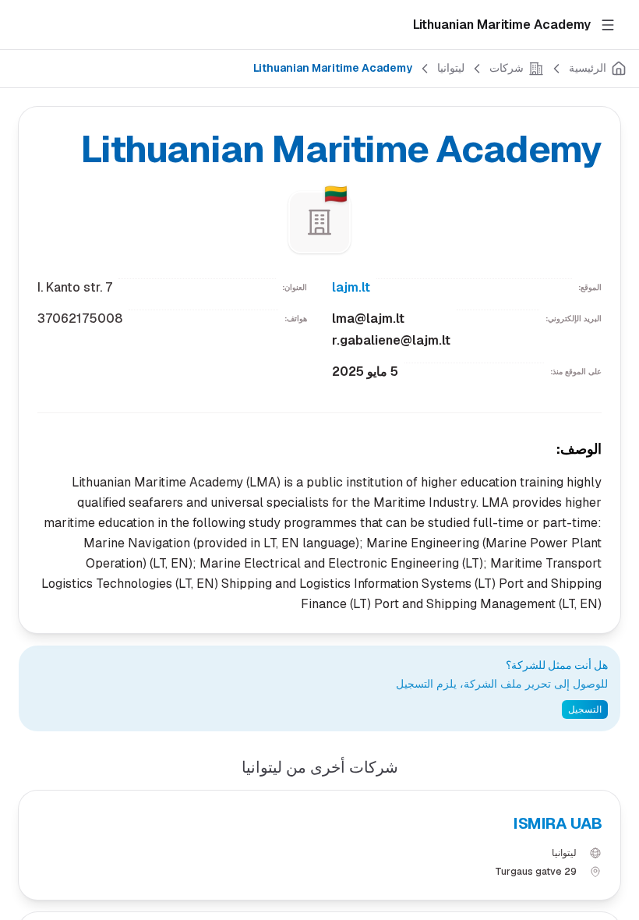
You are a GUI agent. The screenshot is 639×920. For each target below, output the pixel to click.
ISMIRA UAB (558, 823)
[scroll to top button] (614, 842)
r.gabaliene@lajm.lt (391, 340)
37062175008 (79, 318)
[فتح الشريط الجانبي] (607, 24)
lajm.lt (351, 287)
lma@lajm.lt (368, 318)
